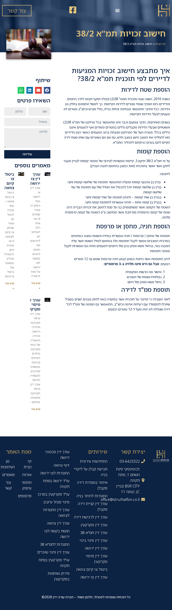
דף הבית (160, 44)
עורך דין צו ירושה (35, 179)
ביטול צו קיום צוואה (9, 181)
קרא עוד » (34, 409)
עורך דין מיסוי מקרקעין (33, 304)
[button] (117, 10)
